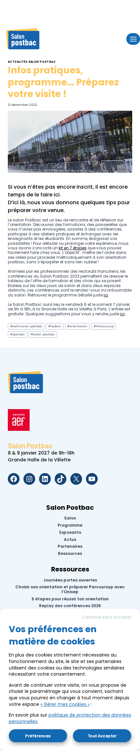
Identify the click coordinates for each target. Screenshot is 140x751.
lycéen (54, 326)
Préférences (38, 735)
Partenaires (70, 546)
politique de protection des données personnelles (70, 718)
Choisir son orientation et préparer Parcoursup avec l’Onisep (70, 589)
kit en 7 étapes (73, 248)
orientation (77, 326)
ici (57, 194)
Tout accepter (102, 735)
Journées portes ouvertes (70, 579)
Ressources (70, 553)
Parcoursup (103, 326)
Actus (70, 539)
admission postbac (26, 326)
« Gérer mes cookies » (65, 704)
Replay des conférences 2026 (70, 605)
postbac (17, 334)
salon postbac (43, 334)
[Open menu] (133, 38)
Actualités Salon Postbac (32, 62)
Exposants (70, 532)
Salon (70, 518)
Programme (70, 525)
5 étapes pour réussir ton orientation (70, 598)
